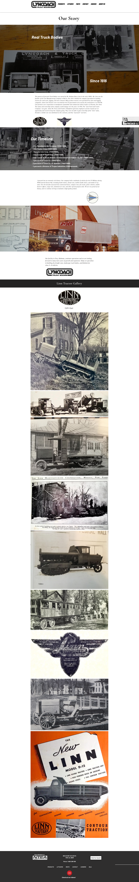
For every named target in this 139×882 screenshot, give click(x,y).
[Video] (69, 873)
